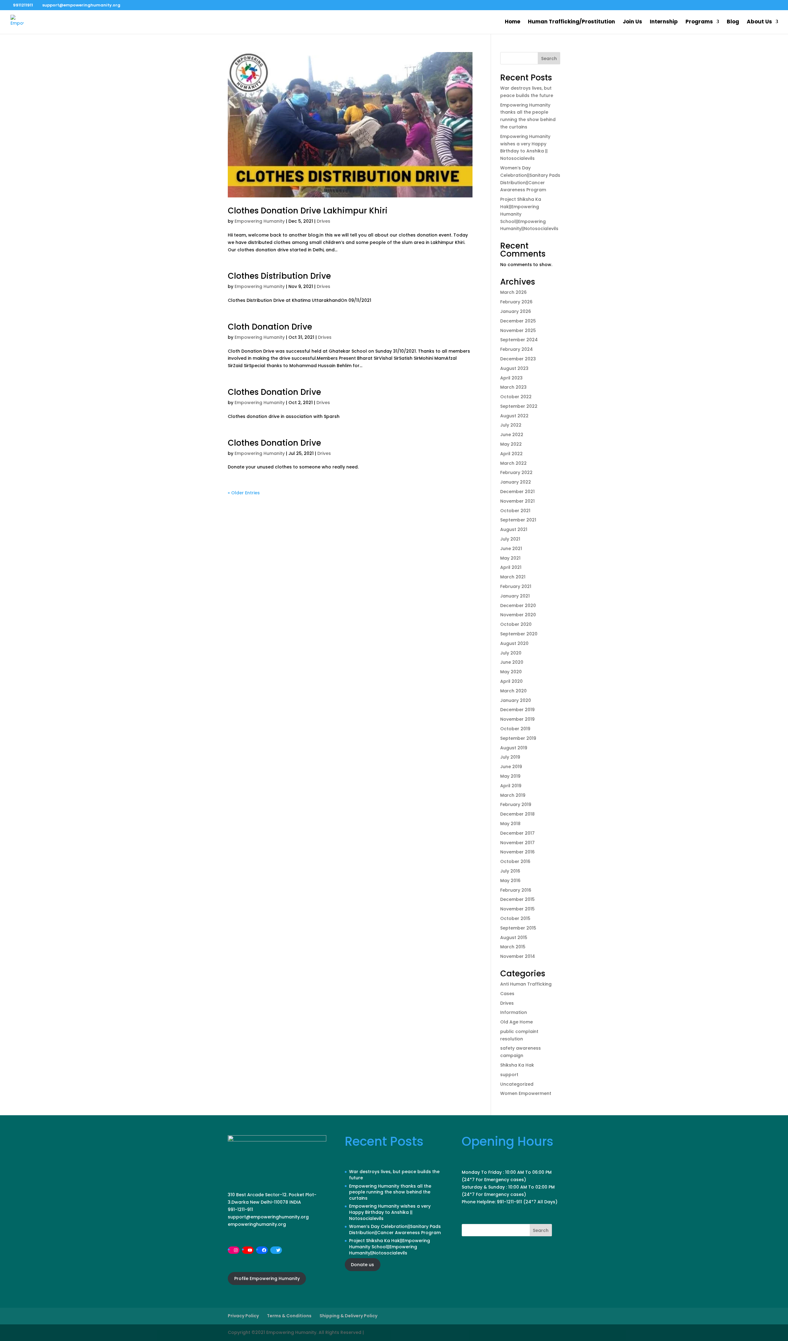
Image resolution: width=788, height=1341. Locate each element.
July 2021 (510, 539)
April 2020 (511, 681)
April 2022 (511, 454)
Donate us (362, 1265)
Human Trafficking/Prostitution (571, 22)
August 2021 (513, 529)
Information (513, 1012)
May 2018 (510, 823)
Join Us (632, 22)
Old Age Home (516, 1022)
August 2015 (513, 937)
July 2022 (510, 425)
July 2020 (510, 653)
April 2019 (510, 786)
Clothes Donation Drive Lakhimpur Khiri (308, 210)
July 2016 (510, 871)
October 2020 (516, 624)
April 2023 (511, 378)
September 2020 (518, 634)
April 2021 (510, 567)
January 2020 (515, 700)
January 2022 (515, 482)
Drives (323, 221)
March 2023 (513, 387)
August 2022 (514, 416)
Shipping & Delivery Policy (348, 1316)
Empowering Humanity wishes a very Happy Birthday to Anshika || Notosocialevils (390, 1212)
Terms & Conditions (289, 1316)
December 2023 (518, 359)
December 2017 (517, 833)
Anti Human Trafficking (526, 984)
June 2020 (511, 662)
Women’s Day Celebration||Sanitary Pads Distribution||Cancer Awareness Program (395, 1229)
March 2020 (513, 691)
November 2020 (518, 615)
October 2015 (515, 918)
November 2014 (517, 956)
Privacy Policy (243, 1316)
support (509, 1075)
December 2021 (517, 491)
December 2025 (518, 321)
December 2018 (517, 814)
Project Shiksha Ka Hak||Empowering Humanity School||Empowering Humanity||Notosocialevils (389, 1247)
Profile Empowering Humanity (267, 1278)
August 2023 (514, 368)
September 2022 (518, 406)
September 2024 (519, 340)
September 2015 (518, 928)
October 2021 (515, 511)
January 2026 (515, 311)
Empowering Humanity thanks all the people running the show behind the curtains (390, 1192)
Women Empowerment (525, 1093)
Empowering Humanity (260, 221)
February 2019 (515, 804)
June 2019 (511, 767)
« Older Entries (244, 493)
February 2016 (515, 890)
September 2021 (518, 520)
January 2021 (515, 596)
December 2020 (518, 605)
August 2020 (514, 643)
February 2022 (516, 472)
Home (512, 22)
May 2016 (510, 880)
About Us (759, 22)
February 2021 (515, 586)
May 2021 (510, 558)
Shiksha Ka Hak (517, 1065)
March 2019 (512, 795)
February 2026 (516, 302)
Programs (699, 22)
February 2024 (516, 349)
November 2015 (517, 909)
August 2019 (513, 748)
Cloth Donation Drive (270, 326)
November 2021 (517, 501)
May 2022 (511, 444)
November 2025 (518, 330)
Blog (733, 22)
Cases (507, 994)
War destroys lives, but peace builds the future (394, 1175)
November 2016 (517, 852)
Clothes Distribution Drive (279, 276)
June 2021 (511, 548)
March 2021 (512, 577)
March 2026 (513, 292)
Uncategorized (516, 1084)
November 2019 (517, 719)
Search (549, 58)
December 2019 (517, 710)
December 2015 (517, 899)
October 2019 (515, 729)
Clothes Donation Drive (274, 392)
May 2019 (510, 776)
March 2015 (512, 947)
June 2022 (511, 434)
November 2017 (517, 843)
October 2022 (516, 397)
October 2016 (515, 861)
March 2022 (513, 463)
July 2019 (510, 757)
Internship (664, 22)
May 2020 (511, 672)
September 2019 (518, 738)
